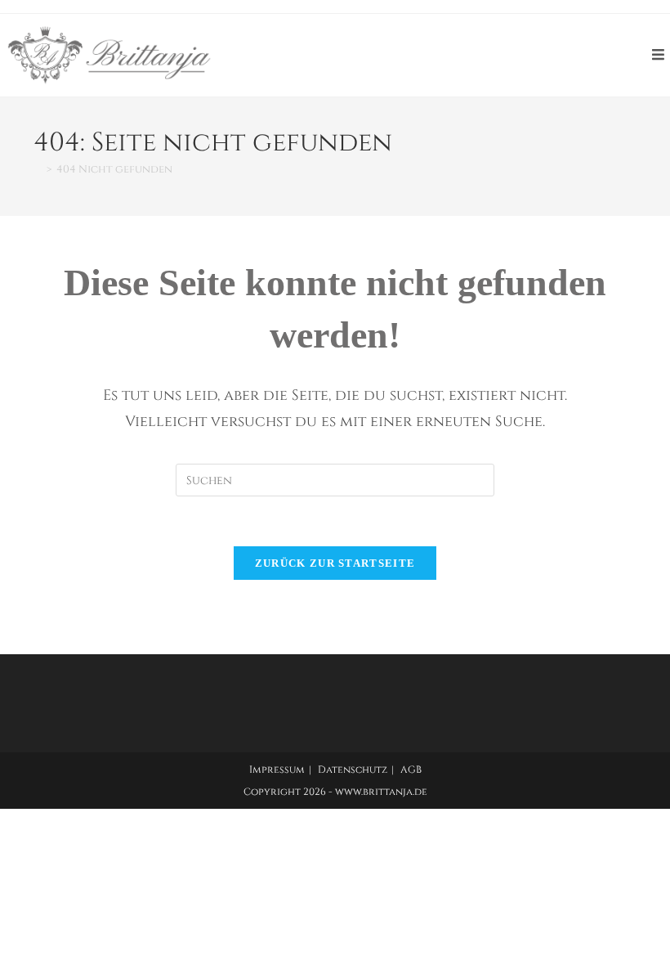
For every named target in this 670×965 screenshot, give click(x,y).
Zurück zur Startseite (335, 563)
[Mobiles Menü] (661, 55)
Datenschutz (352, 769)
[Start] (38, 169)
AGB (411, 769)
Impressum (277, 769)
